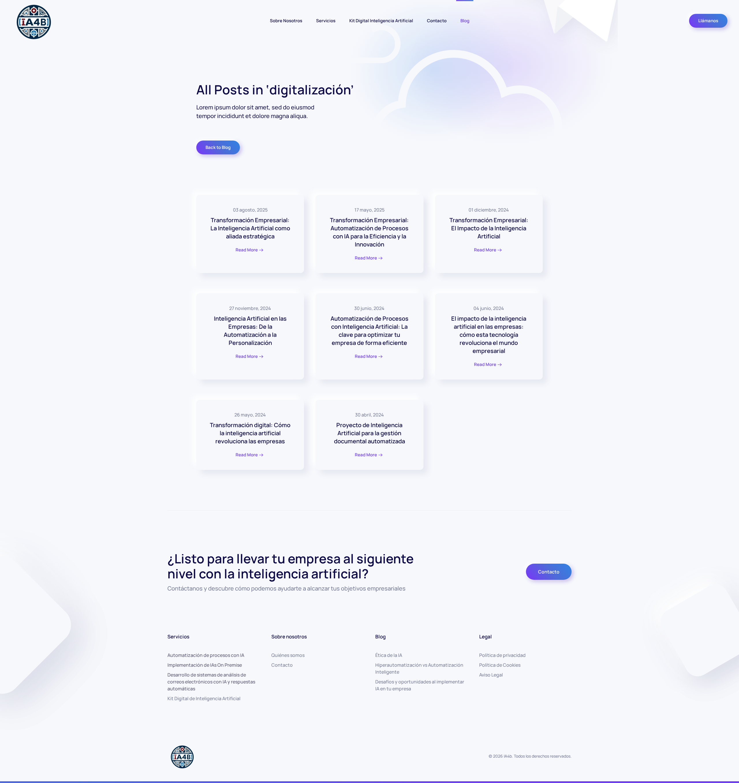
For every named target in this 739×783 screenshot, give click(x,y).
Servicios (325, 20)
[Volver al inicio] (33, 20)
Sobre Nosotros (286, 20)
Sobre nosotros (289, 636)
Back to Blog (218, 147)
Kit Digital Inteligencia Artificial (381, 20)
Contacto (437, 20)
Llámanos (708, 21)
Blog (464, 20)
